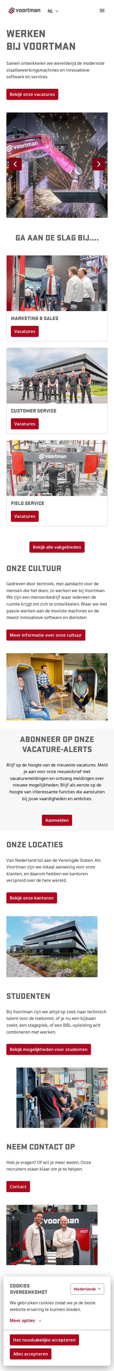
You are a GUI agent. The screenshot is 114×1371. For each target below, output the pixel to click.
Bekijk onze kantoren (32, 898)
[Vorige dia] (15, 164)
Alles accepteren (30, 1354)
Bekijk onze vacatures (32, 94)
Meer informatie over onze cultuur (46, 635)
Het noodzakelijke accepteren (44, 1340)
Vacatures (24, 331)
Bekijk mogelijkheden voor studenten (48, 1049)
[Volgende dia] (98, 164)
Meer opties (22, 1320)
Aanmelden (57, 820)
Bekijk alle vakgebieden (57, 547)
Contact (18, 1187)
